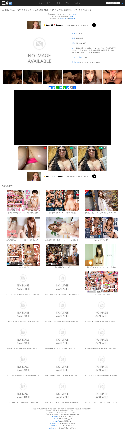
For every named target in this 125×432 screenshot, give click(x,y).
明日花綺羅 (79, 38)
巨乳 (77, 43)
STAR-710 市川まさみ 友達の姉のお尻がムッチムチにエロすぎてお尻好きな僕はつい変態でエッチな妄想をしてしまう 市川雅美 (23, 294)
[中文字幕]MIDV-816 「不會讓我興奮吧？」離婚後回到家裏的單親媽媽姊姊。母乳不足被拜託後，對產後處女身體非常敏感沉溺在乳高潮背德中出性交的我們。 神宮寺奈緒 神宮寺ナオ (23, 402)
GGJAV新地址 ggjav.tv (65, 419)
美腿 (80, 43)
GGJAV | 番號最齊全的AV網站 (66, 423)
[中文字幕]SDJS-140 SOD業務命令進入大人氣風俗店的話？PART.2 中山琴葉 (23, 321)
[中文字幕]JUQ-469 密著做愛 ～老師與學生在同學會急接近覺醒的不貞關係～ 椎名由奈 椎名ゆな (23, 375)
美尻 (84, 43)
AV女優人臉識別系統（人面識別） (65, 428)
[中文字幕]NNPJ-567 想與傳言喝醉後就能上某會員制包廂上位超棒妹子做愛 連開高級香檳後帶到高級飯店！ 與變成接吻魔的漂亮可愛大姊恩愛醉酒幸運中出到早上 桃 (102, 348)
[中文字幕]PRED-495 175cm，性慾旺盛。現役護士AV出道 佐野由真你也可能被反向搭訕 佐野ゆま (62, 348)
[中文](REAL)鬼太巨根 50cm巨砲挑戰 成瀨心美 (62, 213)
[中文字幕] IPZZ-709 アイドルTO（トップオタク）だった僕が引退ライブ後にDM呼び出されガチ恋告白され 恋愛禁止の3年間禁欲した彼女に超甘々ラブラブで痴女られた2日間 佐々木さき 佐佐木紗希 (102, 402)
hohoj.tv (71, 16)
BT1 (85, 57)
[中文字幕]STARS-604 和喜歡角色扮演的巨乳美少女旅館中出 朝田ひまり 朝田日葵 (62, 321)
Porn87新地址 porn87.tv (66, 416)
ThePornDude (63, 18)
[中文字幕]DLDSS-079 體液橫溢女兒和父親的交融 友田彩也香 (23, 348)
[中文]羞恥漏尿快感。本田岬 (62, 267)
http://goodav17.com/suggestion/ (90, 62)
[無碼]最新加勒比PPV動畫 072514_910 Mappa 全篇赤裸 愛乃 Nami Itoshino (62, 240)
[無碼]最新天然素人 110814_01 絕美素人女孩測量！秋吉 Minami (102, 213)
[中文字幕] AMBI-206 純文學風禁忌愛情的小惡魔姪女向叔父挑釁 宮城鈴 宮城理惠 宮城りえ (62, 402)
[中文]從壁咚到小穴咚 (23, 267)
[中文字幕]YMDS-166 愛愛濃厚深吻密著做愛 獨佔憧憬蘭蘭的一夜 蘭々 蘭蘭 (102, 375)
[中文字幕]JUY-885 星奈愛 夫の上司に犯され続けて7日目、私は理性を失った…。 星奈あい (62, 294)
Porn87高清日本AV (65, 421)
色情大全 (72, 18)
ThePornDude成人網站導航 (66, 426)
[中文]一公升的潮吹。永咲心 (102, 240)
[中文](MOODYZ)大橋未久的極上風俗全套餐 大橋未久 (23, 213)
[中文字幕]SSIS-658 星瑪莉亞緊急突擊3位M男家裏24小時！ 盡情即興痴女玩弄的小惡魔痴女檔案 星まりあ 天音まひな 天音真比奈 (62, 375)
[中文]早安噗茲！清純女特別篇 (101, 294)
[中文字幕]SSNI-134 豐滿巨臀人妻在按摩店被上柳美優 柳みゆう (102, 321)
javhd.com (74, 14)
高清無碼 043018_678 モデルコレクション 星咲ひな (101, 267)
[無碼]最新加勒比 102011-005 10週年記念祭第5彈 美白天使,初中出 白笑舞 (23, 240)
